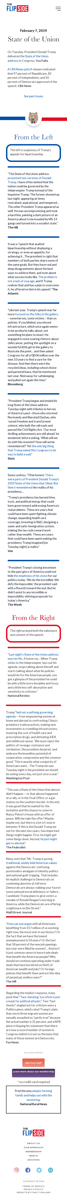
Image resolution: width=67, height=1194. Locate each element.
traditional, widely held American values (31, 863)
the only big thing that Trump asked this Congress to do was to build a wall (32, 450)
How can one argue (19, 924)
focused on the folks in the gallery (36, 314)
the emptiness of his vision (30, 576)
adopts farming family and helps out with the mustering (33, 1095)
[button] (59, 10)
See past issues (33, 96)
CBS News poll (19, 69)
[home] (16, 8)
